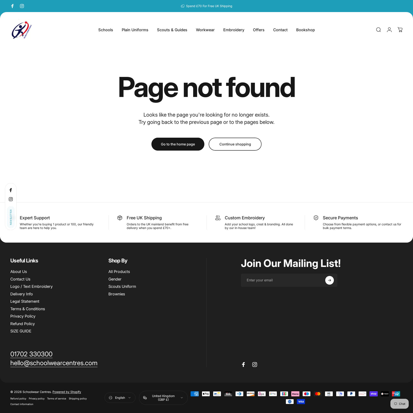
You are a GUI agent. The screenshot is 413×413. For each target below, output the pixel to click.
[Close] (397, 350)
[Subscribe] (387, 375)
